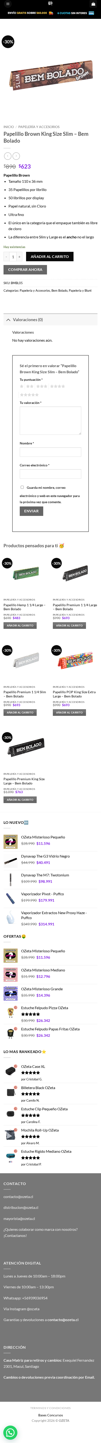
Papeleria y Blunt (80, 290)
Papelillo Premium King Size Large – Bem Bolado (24, 781)
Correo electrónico (35, 465)
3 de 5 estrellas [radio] (41, 386)
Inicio (9, 127)
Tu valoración (31, 403)
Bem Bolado (59, 290)
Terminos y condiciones (50, 1408)
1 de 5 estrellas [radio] (21, 386)
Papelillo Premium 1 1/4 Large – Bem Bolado (75, 607)
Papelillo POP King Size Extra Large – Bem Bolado (74, 694)
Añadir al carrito (50, 256)
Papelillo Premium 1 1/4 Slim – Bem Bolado (25, 694)
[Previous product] (16, 156)
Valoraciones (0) (28, 319)
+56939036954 (34, 1298)
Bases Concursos (50, 1415)
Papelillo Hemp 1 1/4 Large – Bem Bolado (25, 607)
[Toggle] (8, 320)
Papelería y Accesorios (38, 127)
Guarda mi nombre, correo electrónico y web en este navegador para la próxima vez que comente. (50, 494)
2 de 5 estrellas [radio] (29, 386)
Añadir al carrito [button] (20, 625)
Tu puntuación (31, 379)
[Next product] (7, 156)
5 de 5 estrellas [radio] (29, 395)
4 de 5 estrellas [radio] (57, 386)
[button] (8, 4)
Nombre (27, 443)
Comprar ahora (25, 269)
